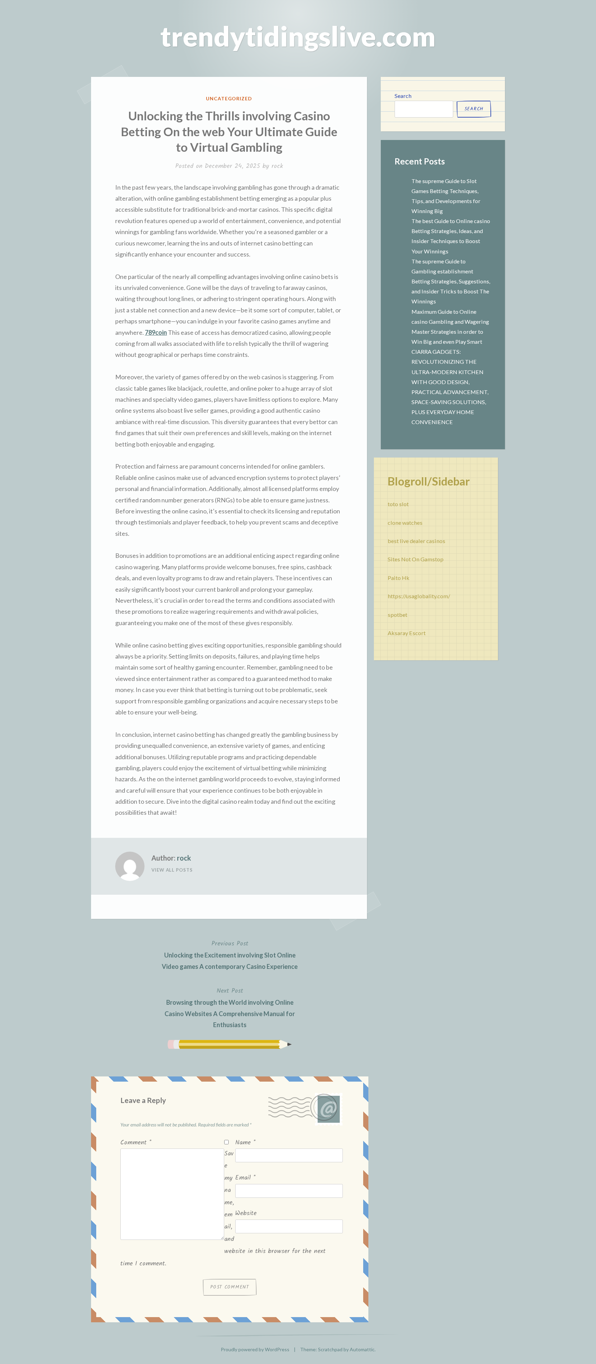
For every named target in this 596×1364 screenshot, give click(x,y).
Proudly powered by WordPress (255, 1349)
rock (277, 166)
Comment (135, 1143)
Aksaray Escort (407, 633)
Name (245, 1143)
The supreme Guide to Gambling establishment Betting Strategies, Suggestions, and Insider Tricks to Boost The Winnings (450, 281)
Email (245, 1178)
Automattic (362, 1349)
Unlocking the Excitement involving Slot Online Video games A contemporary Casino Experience (230, 954)
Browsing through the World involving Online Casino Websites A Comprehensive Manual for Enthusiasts (230, 1007)
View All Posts (172, 870)
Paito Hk (398, 577)
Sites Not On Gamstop (416, 559)
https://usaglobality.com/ (419, 596)
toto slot (398, 504)
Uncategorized (229, 98)
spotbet (397, 614)
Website (246, 1213)
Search (403, 95)
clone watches (405, 522)
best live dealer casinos (416, 541)
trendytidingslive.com (298, 35)
